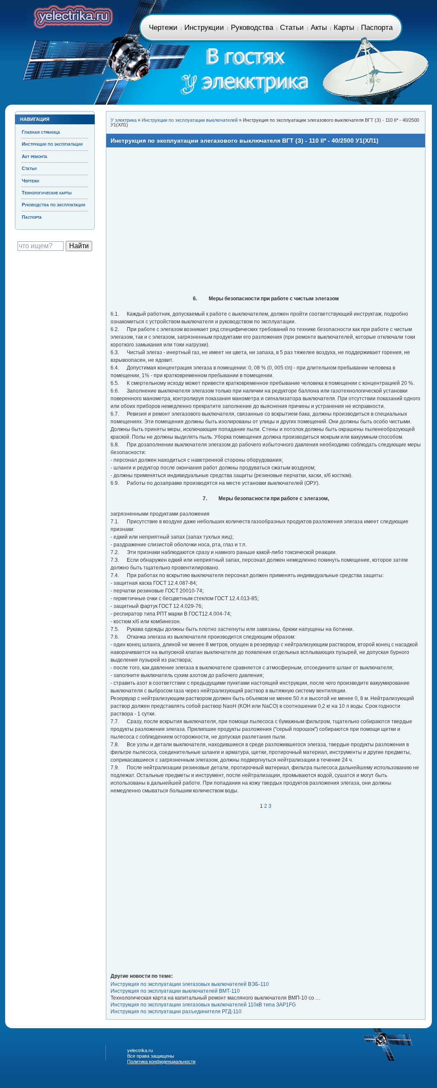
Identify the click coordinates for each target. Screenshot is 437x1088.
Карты (344, 27)
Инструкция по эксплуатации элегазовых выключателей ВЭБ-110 (190, 984)
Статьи (292, 27)
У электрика (124, 120)
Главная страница (72, 15)
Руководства (252, 27)
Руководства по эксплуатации (53, 204)
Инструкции (204, 27)
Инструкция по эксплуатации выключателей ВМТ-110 (175, 991)
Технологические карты (47, 192)
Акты (319, 27)
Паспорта (377, 27)
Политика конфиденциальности (161, 1061)
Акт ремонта (34, 156)
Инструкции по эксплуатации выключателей (190, 120)
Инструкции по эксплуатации (52, 144)
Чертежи (163, 27)
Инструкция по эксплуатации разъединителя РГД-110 (176, 1012)
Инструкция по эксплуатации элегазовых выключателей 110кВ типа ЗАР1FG (203, 1005)
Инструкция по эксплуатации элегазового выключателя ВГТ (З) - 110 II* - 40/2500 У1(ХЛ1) (245, 140)
